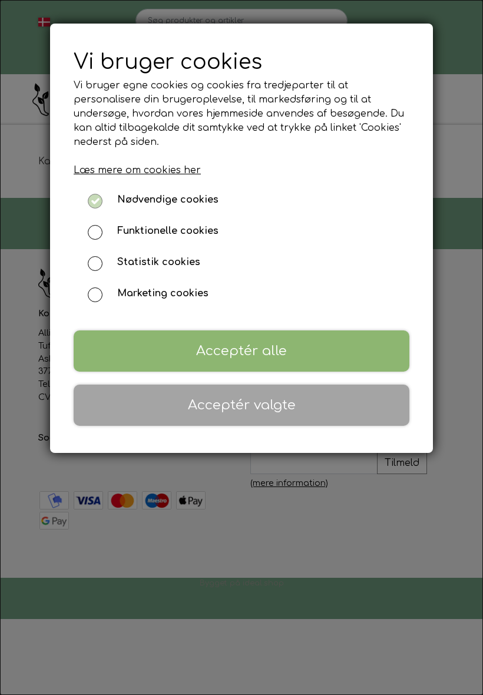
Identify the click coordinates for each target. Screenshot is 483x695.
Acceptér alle (241, 350)
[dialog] (241, 347)
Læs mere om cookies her (137, 170)
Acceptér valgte (242, 405)
